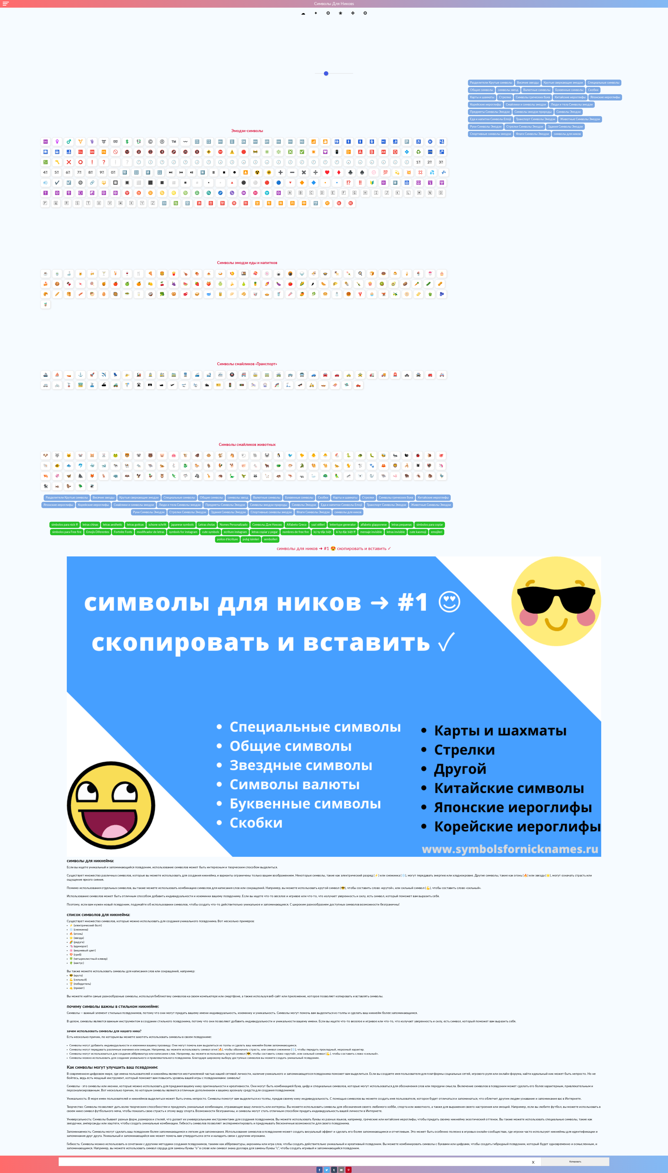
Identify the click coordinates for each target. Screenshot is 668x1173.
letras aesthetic (112, 524)
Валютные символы (536, 89)
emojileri (436, 532)
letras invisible (396, 532)
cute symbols (210, 532)
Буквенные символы (569, 89)
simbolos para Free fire (66, 532)
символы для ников (567, 133)
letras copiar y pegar (265, 532)
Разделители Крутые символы (491, 82)
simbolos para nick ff (64, 524)
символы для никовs (334, 4)
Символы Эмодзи (568, 111)
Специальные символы (603, 82)
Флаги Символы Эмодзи (532, 133)
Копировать (575, 1161)
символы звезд (508, 89)
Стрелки (505, 97)
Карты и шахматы (482, 97)
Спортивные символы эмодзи (490, 133)
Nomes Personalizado (234, 524)
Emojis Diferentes (97, 532)
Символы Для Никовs (267, 524)
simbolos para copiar (429, 524)
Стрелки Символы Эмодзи (524, 126)
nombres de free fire (296, 532)
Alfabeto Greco (297, 524)
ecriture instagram (235, 532)
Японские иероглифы (605, 97)
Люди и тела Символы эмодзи (572, 104)
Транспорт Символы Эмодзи (535, 119)
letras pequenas (402, 524)
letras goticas (135, 524)
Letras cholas (206, 524)
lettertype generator (343, 524)
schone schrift (157, 524)
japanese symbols (182, 524)
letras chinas (90, 524)
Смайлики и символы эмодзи (526, 104)
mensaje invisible (371, 532)
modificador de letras (150, 532)
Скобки (593, 89)
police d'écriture (227, 539)
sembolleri (270, 539)
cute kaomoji (418, 532)
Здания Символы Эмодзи (565, 126)
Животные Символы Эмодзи (580, 119)
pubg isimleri (251, 539)
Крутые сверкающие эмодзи (563, 82)
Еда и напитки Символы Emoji (490, 119)
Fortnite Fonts (123, 532)
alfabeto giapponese (374, 524)
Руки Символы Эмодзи (486, 126)
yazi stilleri (318, 524)
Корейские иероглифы (485, 104)
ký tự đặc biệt (322, 532)
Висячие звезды (528, 82)
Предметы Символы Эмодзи (490, 111)
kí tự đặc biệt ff (345, 532)
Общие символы (481, 89)
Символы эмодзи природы (533, 111)
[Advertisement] (334, 43)
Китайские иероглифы (570, 97)
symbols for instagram (183, 532)
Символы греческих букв (533, 97)
